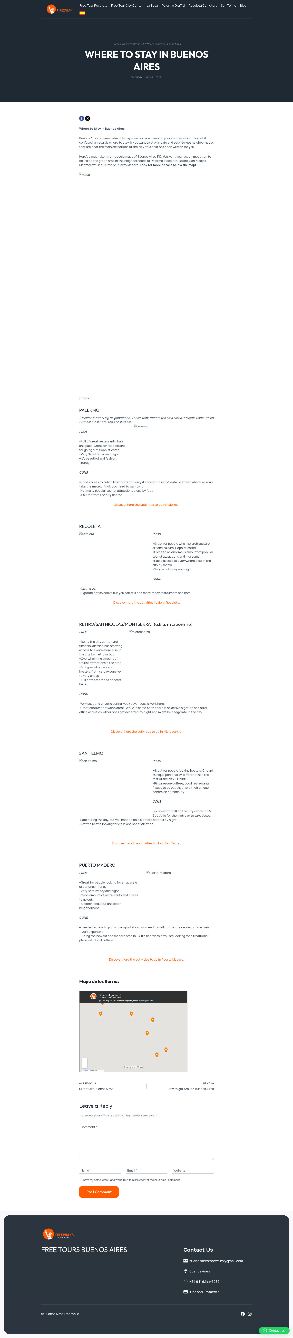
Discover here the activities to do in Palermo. (146, 505)
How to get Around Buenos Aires (191, 1086)
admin (138, 77)
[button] (274, 1330)
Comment (89, 1127)
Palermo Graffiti (173, 5)
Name (86, 1170)
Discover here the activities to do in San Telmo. (146, 843)
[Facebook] (81, 118)
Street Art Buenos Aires (96, 1086)
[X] (87, 118)
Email (132, 1170)
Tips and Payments (204, 1292)
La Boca (152, 5)
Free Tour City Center (127, 5)
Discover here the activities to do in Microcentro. (146, 731)
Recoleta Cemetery (203, 5)
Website (179, 1170)
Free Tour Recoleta (93, 5)
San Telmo (228, 5)
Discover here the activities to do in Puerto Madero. (146, 959)
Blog (243, 5)
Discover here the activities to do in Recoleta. (146, 602)
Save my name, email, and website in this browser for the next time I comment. (132, 1180)
